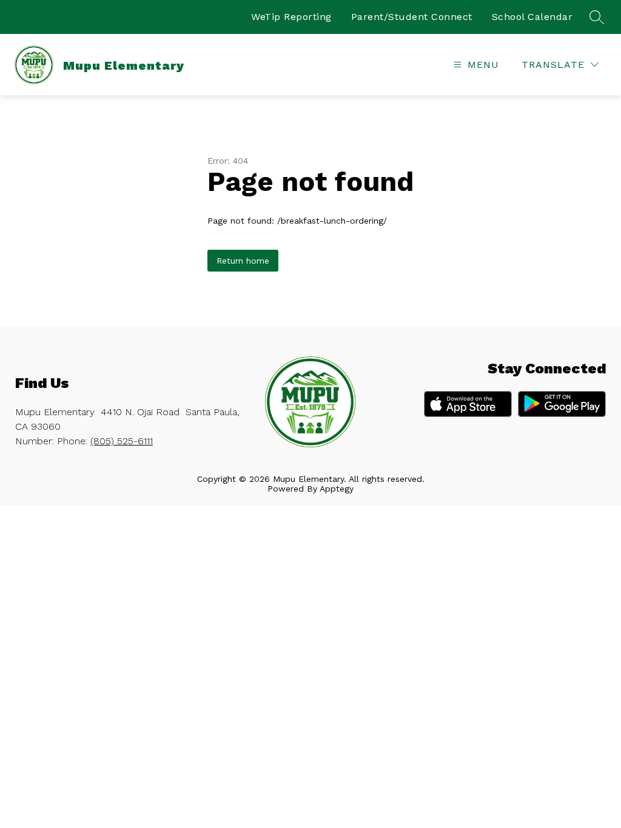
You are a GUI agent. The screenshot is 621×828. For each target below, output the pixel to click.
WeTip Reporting (291, 16)
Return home (243, 260)
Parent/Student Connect (411, 16)
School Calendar (532, 16)
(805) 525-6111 (121, 441)
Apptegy (337, 488)
